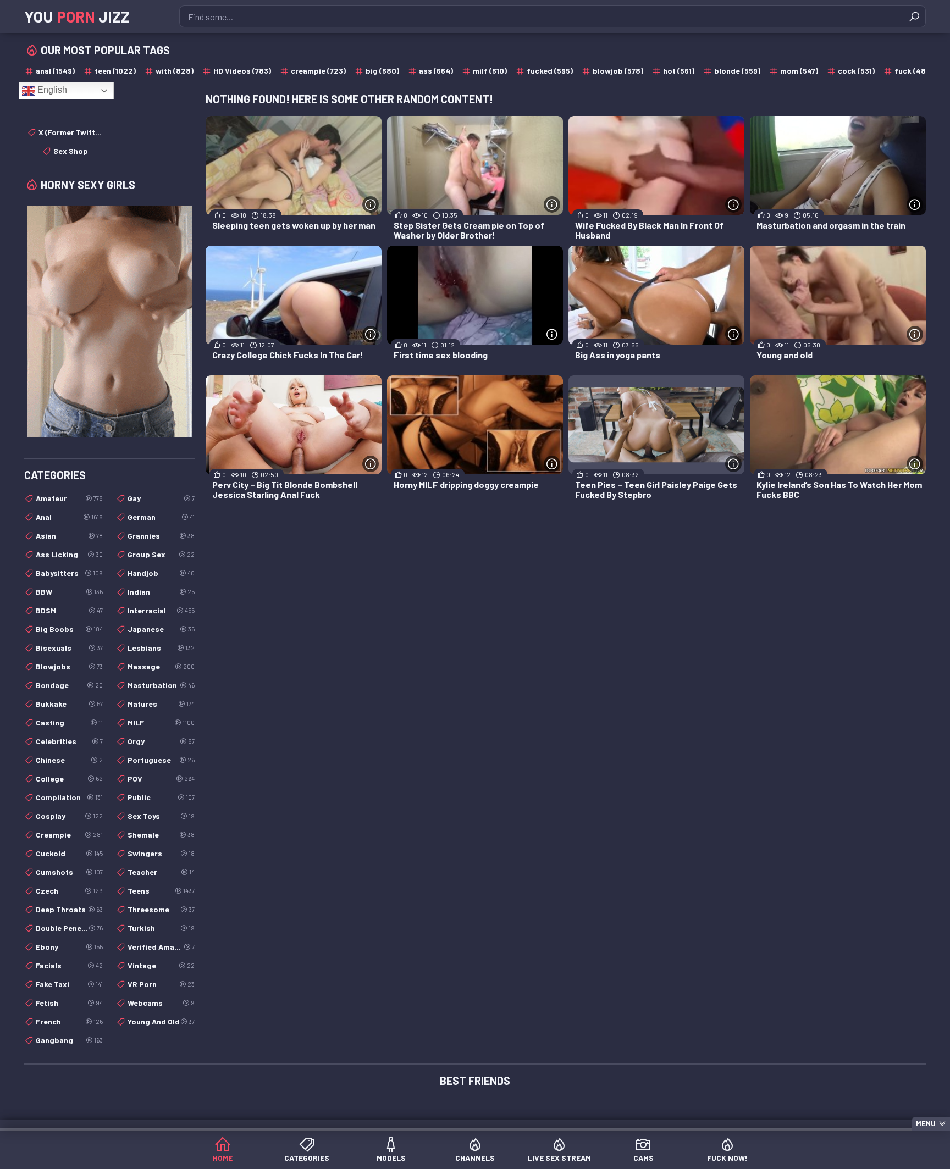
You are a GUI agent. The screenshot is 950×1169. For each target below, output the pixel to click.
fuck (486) (913, 70)
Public (161, 797)
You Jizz (77, 16)
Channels (475, 1157)
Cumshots (69, 872)
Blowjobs (69, 666)
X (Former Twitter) (70, 132)
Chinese (69, 759)
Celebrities (69, 741)
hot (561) (678, 70)
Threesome (161, 909)
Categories (306, 1157)
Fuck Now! (727, 1157)
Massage (161, 666)
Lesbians (161, 647)
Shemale (161, 834)
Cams (643, 1157)
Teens (161, 890)
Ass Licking (69, 554)
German (161, 517)
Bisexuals (69, 647)
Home (223, 1157)
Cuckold (69, 853)
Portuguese (161, 759)
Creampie (69, 834)
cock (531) (856, 70)
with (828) (175, 70)
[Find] (914, 16)
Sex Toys (161, 816)
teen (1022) (115, 70)
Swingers (161, 853)
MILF (161, 722)
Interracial (161, 610)
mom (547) (799, 70)
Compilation (69, 797)
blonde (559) (737, 70)
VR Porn (161, 984)
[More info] (370, 204)
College (69, 778)
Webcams (161, 1002)
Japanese (161, 629)
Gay (161, 498)
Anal (69, 517)
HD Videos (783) (242, 70)
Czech (69, 890)
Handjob (161, 573)
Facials (69, 965)
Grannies (161, 535)
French (69, 1021)
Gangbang (69, 1040)
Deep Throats (69, 909)
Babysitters (69, 573)
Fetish (69, 1002)
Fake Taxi (69, 984)
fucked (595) (550, 70)
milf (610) (490, 70)
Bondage (69, 685)
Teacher (161, 872)
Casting (69, 722)
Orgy (161, 741)
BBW (69, 591)
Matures (161, 703)
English (51, 90)
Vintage (161, 965)
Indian (161, 591)
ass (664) (436, 70)
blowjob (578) (618, 70)
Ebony (69, 946)
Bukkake (69, 703)
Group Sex (161, 554)
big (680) (382, 70)
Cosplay (69, 816)
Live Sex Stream (559, 1157)
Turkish (161, 928)
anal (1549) (55, 70)
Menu (926, 1123)
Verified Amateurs (161, 946)
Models (391, 1157)
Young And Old (161, 1021)
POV (161, 778)
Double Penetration (69, 928)
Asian (69, 535)
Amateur (69, 498)
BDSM (69, 610)
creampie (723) (318, 70)
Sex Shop (70, 151)
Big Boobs (69, 629)
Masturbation (161, 685)
